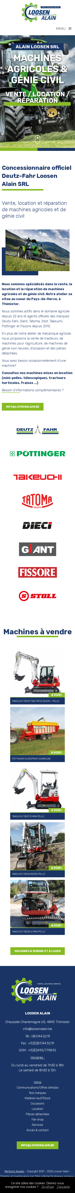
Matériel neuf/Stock (37, 1098)
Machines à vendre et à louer (38, 951)
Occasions (37, 1103)
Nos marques (37, 1093)
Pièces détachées (37, 1114)
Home (37, 1082)
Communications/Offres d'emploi (37, 1087)
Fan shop (38, 1119)
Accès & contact (38, 1130)
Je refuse (47, 1187)
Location (37, 1109)
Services (37, 1125)
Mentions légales (14, 1171)
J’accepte (63, 1187)
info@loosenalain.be (22, 406)
